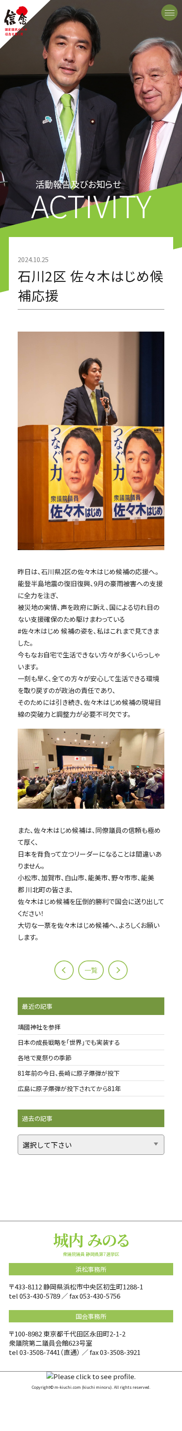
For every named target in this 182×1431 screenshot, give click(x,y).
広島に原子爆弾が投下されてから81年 (69, 1088)
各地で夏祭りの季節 (45, 1057)
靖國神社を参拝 (39, 1026)
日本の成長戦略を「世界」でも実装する (69, 1042)
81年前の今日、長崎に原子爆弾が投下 (69, 1073)
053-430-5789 (39, 1295)
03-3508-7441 (39, 1352)
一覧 (91, 970)
